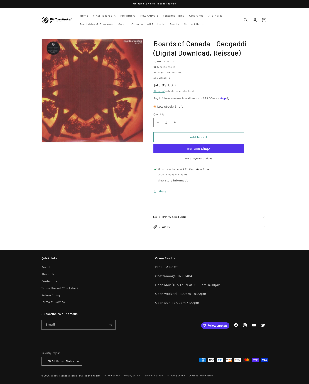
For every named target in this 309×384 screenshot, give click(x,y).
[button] (104, 16)
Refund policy (112, 375)
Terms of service (153, 375)
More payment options (198, 158)
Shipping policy (175, 375)
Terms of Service (53, 302)
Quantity (159, 114)
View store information (174, 180)
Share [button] (162, 191)
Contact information (201, 375)
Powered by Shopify (89, 375)
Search (46, 267)
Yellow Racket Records (64, 375)
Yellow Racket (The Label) (59, 288)
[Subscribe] (110, 325)
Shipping (159, 91)
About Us (48, 274)
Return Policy (50, 295)
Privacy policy (132, 375)
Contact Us (49, 281)
